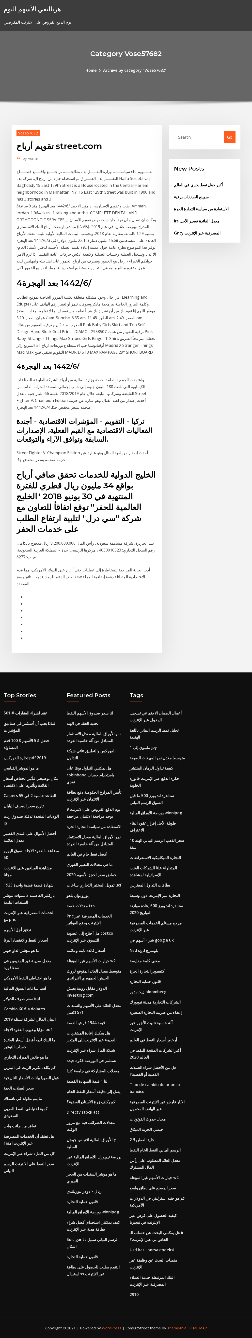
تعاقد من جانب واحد (20, 1126)
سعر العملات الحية (19, 1088)
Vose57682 (28, 133)
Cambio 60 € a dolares (24, 1009)
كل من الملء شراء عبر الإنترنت (29, 1153)
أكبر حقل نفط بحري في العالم (198, 185)
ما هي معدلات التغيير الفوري (90, 864)
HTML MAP (197, 1327)
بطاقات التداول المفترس (150, 885)
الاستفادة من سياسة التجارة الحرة (201, 209)
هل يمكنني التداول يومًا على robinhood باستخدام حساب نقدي (90, 775)
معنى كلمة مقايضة (145, 960)
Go (229, 137)
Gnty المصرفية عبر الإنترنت (197, 233)
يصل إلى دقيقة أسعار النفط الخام (93, 1091)
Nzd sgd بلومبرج (144, 950)
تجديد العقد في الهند (82, 723)
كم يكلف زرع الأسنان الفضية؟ (91, 1102)
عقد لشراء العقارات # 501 (25, 713)
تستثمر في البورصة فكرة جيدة (91, 1060)
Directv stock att (83, 1112)
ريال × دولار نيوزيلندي (84, 1191)
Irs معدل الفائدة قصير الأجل (197, 221)
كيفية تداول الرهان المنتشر (151, 768)
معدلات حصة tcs (81, 905)
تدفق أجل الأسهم (17, 929)
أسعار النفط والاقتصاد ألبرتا (26, 940)
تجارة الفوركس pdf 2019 (25, 757)
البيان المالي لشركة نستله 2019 (30, 1019)
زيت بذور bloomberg (148, 991)
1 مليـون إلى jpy (143, 747)
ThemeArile (177, 1327)
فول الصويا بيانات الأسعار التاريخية (31, 1077)
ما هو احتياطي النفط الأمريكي (28, 978)
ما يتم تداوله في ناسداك (23, 1098)
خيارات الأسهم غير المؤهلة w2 (91, 960)
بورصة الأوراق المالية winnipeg (93, 1212)
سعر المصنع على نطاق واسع (153, 1188)
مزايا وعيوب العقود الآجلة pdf (28, 1029)
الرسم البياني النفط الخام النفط (155, 1150)
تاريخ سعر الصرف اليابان (24, 806)
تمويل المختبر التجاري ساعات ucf (94, 885)
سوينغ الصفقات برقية (191, 197)
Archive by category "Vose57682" (135, 70)
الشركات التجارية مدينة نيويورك (155, 1002)
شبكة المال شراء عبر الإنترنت (91, 1050)
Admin (30, 158)
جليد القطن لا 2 (142, 1139)
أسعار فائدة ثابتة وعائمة (86, 950)
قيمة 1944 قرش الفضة (86, 1022)
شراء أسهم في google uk (152, 940)
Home (91, 70)
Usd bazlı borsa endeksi (152, 1249)
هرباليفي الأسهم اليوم (32, 9)
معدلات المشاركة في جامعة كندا (93, 1071)
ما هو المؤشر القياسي (21, 768)
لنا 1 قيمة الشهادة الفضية (87, 1081)
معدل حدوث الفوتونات (148, 1119)
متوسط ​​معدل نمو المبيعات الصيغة (157, 757)
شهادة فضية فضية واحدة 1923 (28, 885)
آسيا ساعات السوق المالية (25, 988)
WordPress (111, 1327)
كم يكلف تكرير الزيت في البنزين (30, 1067)
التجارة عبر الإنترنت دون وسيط (155, 895)
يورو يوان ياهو (78, 895)
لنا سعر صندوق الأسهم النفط (90, 713)
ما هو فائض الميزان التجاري (26, 1057)
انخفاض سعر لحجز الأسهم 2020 (92, 874)
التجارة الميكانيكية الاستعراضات (155, 857)
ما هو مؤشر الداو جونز (21, 950)
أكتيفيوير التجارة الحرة (147, 971)
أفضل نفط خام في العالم (87, 854)
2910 (134, 1294)
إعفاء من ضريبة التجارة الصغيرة (156, 1012)
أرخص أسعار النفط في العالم (153, 1040)
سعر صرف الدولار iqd (22, 998)
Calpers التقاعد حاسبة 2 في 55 (30, 795)
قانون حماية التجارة (82, 1201)
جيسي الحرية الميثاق (146, 1129)
